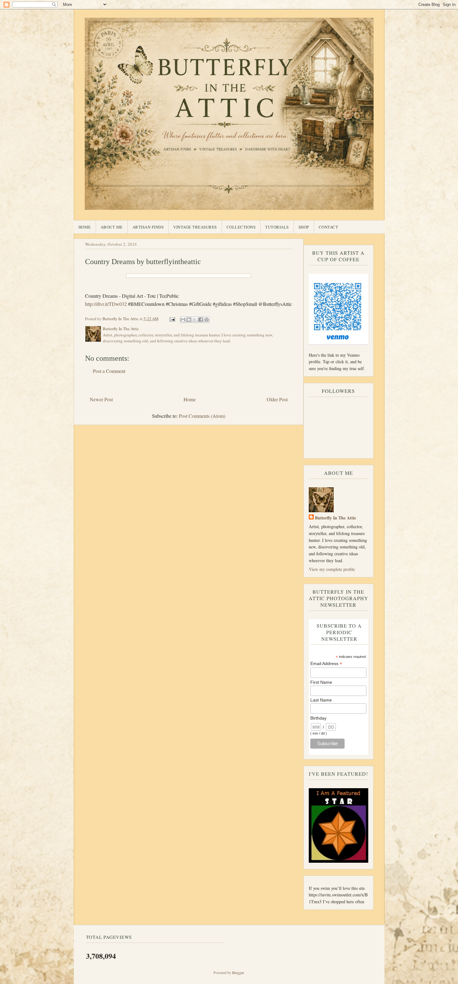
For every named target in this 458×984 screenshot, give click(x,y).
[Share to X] (195, 319)
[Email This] (183, 319)
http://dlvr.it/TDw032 (106, 304)
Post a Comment (109, 371)
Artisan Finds (148, 227)
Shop (303, 227)
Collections (241, 227)
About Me (112, 227)
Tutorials (277, 227)
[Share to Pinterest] (206, 319)
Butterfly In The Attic (335, 517)
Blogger (238, 972)
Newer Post (101, 399)
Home (85, 227)
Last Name (321, 699)
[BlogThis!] (189, 319)
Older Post (277, 399)
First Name (321, 682)
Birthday (318, 718)
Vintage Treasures (195, 227)
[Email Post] (172, 318)
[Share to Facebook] (201, 319)
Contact (328, 227)
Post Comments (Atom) (202, 415)
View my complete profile (332, 569)
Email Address (326, 664)
